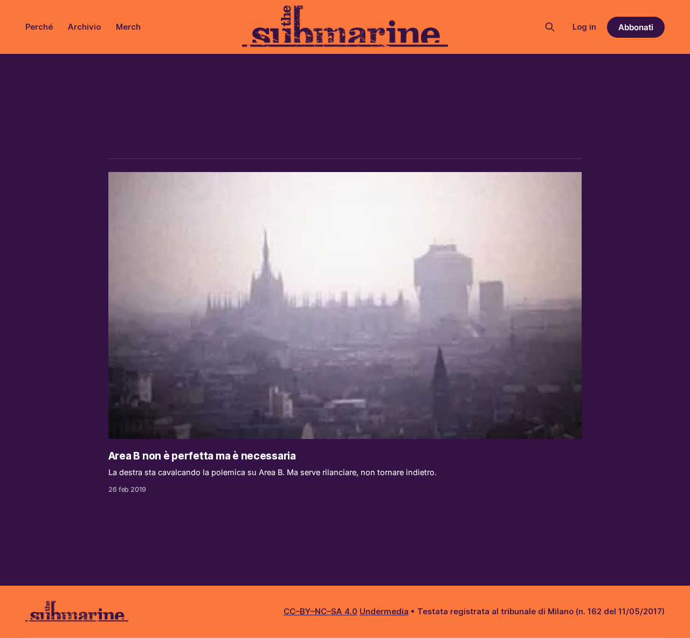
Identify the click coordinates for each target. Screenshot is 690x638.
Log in (584, 27)
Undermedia (384, 611)
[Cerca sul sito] (549, 27)
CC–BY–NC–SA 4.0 (320, 611)
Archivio (84, 27)
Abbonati (635, 27)
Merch (128, 27)
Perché (39, 27)
